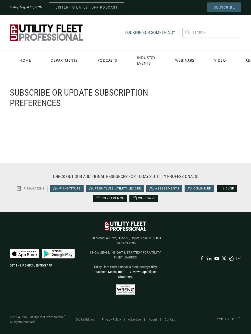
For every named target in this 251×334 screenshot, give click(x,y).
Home (25, 60)
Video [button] (220, 60)
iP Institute (70, 188)
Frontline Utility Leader (118, 188)
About (153, 319)
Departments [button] (64, 60)
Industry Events (146, 60)
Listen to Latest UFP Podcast (86, 7)
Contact (170, 319)
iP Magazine (34, 188)
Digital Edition (85, 319)
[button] (239, 319)
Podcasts (107, 60)
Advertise (134, 319)
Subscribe (224, 7)
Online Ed (202, 188)
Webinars (185, 60)
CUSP (230, 188)
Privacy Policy (111, 319)
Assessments (167, 188)
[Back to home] (46, 32)
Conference (113, 198)
